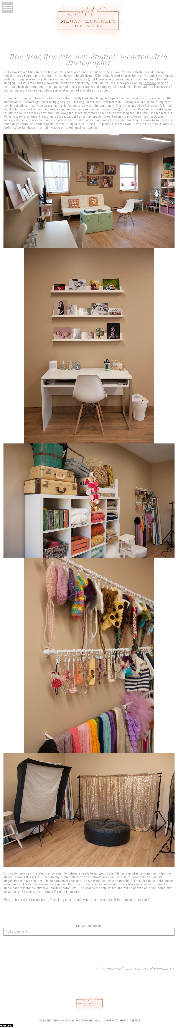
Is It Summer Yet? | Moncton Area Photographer (133, 969)
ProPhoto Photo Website (122, 1020)
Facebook (149, 83)
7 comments (89, 926)
